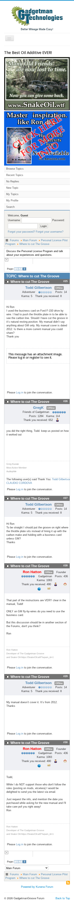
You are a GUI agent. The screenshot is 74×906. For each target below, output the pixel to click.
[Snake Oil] (37, 83)
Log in (19, 392)
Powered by (28, 887)
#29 (65, 676)
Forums (14, 240)
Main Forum (30, 240)
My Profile (12, 200)
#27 (65, 498)
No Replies (12, 181)
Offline (59, 288)
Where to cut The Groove (34, 244)
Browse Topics (15, 168)
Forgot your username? (49, 231)
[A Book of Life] (37, 138)
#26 (65, 401)
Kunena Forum (44, 887)
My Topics (12, 194)
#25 (65, 281)
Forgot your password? (21, 231)
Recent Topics (14, 175)
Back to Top (63, 898)
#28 (65, 565)
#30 (65, 742)
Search (10, 206)
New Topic (12, 187)
